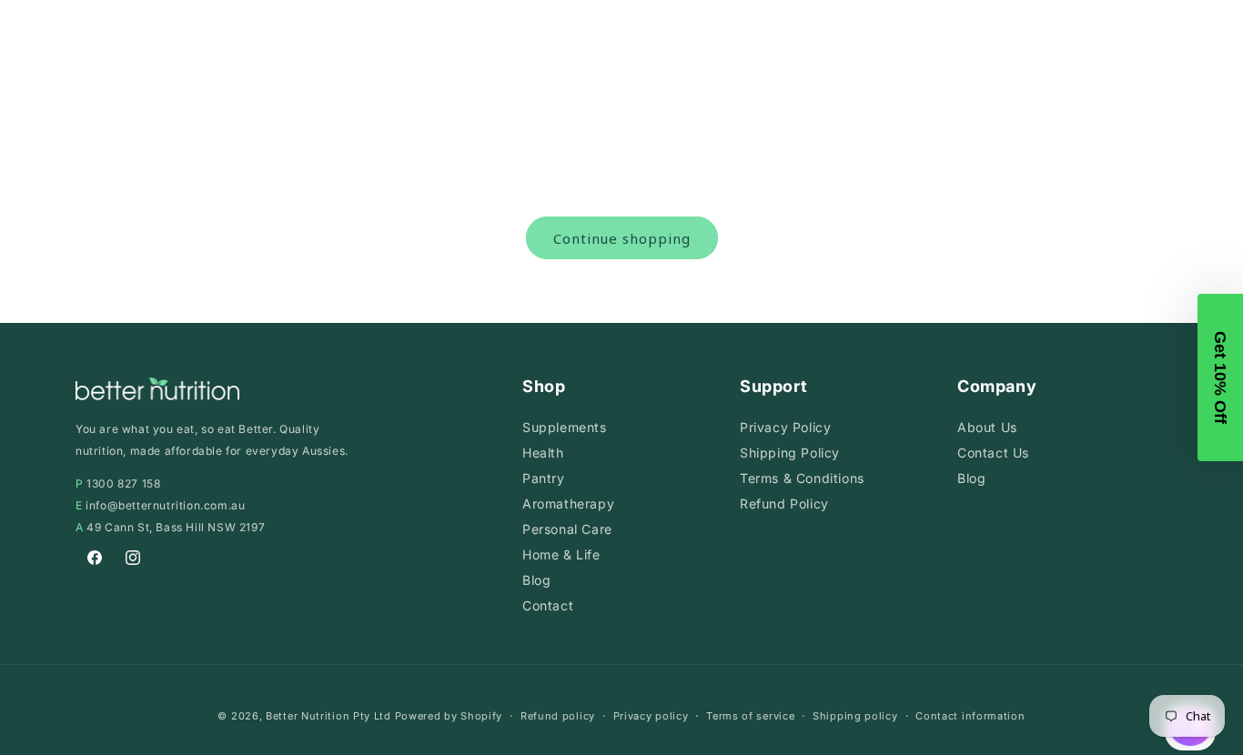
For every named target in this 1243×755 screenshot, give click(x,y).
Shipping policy (855, 716)
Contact (547, 605)
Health (543, 452)
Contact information (970, 716)
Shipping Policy (790, 452)
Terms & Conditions (802, 478)
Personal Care (567, 529)
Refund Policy (784, 503)
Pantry (543, 478)
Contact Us (993, 452)
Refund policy (557, 716)
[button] (1220, 377)
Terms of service (750, 716)
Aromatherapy (568, 503)
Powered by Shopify (449, 716)
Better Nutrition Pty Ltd (328, 716)
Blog (536, 580)
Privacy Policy (785, 427)
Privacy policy (651, 716)
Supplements (564, 427)
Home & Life (561, 554)
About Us (987, 427)
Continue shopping (622, 238)
